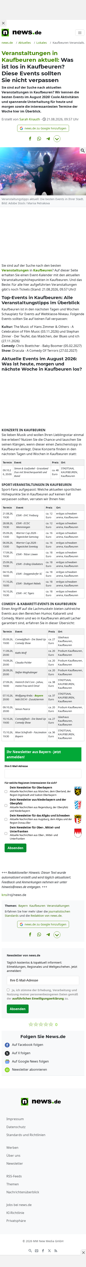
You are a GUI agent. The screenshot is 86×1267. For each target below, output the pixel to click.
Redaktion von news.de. (46, 915)
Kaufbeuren (37, 906)
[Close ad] (3, 23)
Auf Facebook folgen (27, 1044)
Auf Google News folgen (30, 1061)
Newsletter (14, 1163)
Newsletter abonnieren (29, 1069)
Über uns (13, 1155)
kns (4, 895)
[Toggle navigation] (79, 32)
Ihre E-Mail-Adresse (17, 766)
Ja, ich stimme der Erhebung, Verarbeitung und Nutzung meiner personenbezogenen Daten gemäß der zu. (42, 994)
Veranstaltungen (58, 906)
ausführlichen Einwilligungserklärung (38, 998)
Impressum (15, 1119)
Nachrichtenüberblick (22, 1192)
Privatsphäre (16, 1221)
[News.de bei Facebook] (43, 1250)
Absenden (15, 848)
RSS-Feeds (14, 1176)
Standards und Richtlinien (25, 1135)
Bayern (23, 906)
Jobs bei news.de (19, 1205)
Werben (12, 1147)
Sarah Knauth (29, 119)
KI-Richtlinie (15, 1213)
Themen (12, 1184)
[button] (43, 128)
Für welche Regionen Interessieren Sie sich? (32, 783)
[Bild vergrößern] (83, 150)
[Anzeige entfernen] (83, 1252)
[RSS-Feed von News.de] (55, 1250)
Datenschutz (16, 1127)
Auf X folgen (20, 1053)
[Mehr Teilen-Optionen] (57, 138)
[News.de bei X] (49, 1250)
